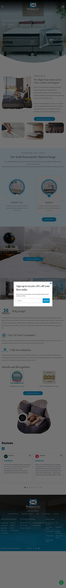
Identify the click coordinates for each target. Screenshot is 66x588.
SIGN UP (46, 301)
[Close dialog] (51, 283)
